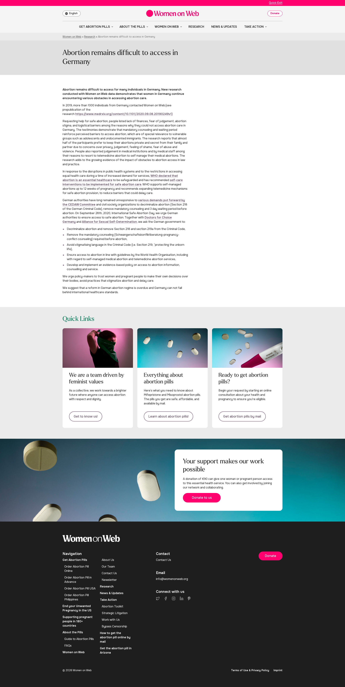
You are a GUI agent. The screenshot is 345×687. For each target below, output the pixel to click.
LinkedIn (181, 598)
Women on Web (72, 36)
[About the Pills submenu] (147, 26)
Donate (274, 13)
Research (89, 36)
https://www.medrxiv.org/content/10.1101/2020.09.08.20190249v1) (124, 114)
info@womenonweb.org (172, 579)
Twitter (158, 598)
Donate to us (202, 498)
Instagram (173, 598)
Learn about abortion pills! (168, 416)
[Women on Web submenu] (180, 26)
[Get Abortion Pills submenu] (111, 26)
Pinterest (189, 598)
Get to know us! (86, 416)
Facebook (165, 598)
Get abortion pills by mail (242, 416)
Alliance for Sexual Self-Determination (109, 222)
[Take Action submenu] (265, 26)
